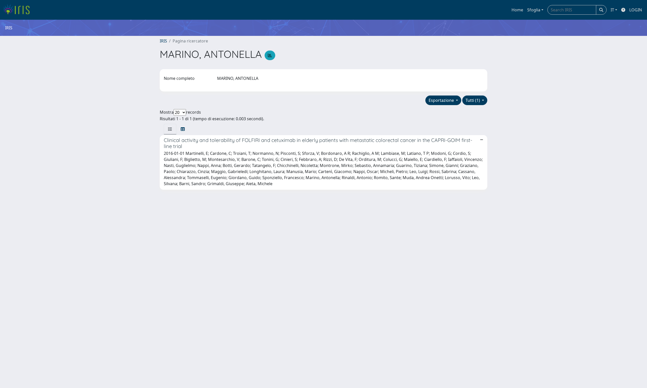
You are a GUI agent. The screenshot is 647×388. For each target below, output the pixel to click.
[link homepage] (18, 10)
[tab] (170, 129)
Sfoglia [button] (533, 10)
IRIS (163, 41)
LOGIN (635, 10)
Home (517, 10)
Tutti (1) (473, 100)
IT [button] (612, 10)
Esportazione (442, 100)
